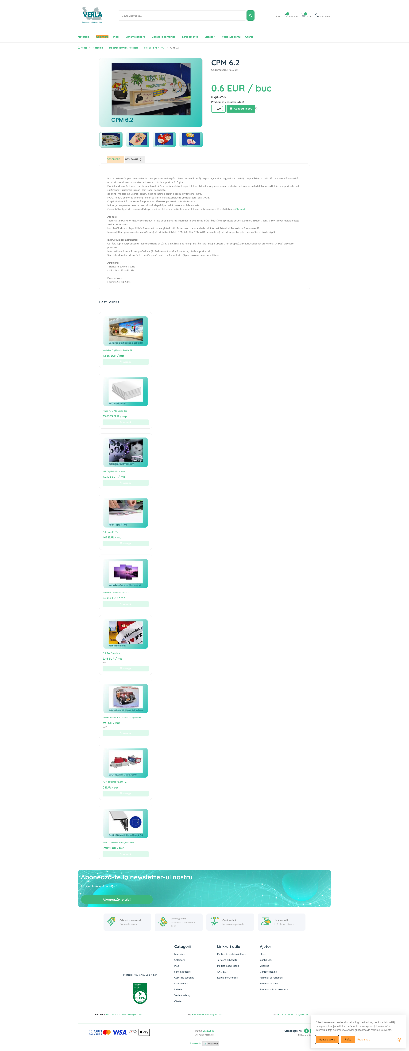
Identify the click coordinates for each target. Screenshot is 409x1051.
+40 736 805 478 (114, 1014)
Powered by (196, 1043)
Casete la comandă (163, 36)
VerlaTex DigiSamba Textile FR (118, 350)
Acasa (84, 47)
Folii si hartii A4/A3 (154, 47)
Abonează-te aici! (117, 899)
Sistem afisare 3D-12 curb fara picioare (122, 717)
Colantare (179, 959)
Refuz (348, 1039)
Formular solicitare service (274, 989)
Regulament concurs (228, 977)
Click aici (240, 208)
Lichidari (210, 36)
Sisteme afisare (135, 36)
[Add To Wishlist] (256, 108)
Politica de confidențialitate (231, 953)
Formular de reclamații (271, 977)
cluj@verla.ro (215, 1014)
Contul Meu (266, 959)
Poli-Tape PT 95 (110, 532)
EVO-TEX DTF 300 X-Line (115, 782)
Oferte (249, 36)
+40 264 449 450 (200, 1014)
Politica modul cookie (228, 965)
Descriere (113, 159)
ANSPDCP (222, 971)
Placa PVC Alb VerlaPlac (115, 410)
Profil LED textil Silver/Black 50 (118, 842)
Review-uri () (133, 159)
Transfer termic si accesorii (123, 47)
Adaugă (127, 361)
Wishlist (264, 965)
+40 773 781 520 (286, 1014)
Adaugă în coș (243, 108)
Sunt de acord (327, 1039)
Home (263, 953)
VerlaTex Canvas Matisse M (116, 592)
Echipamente (190, 36)
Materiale (83, 36)
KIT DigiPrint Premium (114, 471)
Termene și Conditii (227, 959)
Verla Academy (231, 36)
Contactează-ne (268, 971)
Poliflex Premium (111, 653)
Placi (116, 36)
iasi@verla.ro (301, 1014)
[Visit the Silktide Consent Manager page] (399, 1039)
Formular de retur (269, 983)
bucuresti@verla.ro (132, 1014)
